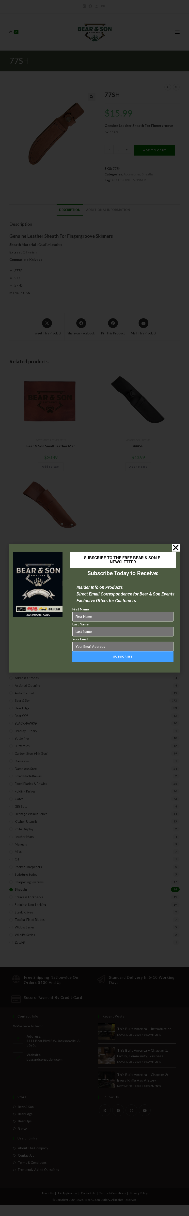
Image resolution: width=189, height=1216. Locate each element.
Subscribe (122, 656)
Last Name (80, 624)
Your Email (80, 639)
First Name (80, 609)
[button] (176, 548)
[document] (94, 608)
